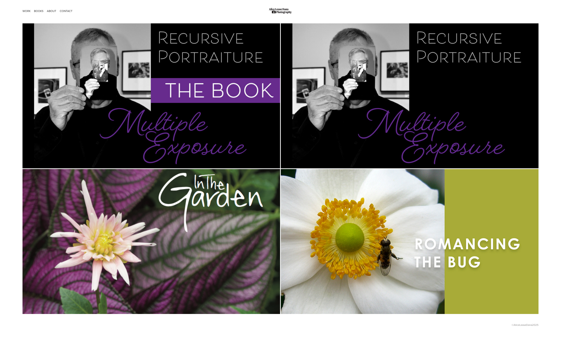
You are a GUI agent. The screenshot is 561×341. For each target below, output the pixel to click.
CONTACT (66, 11)
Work (26, 11)
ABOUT (51, 11)
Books (38, 11)
